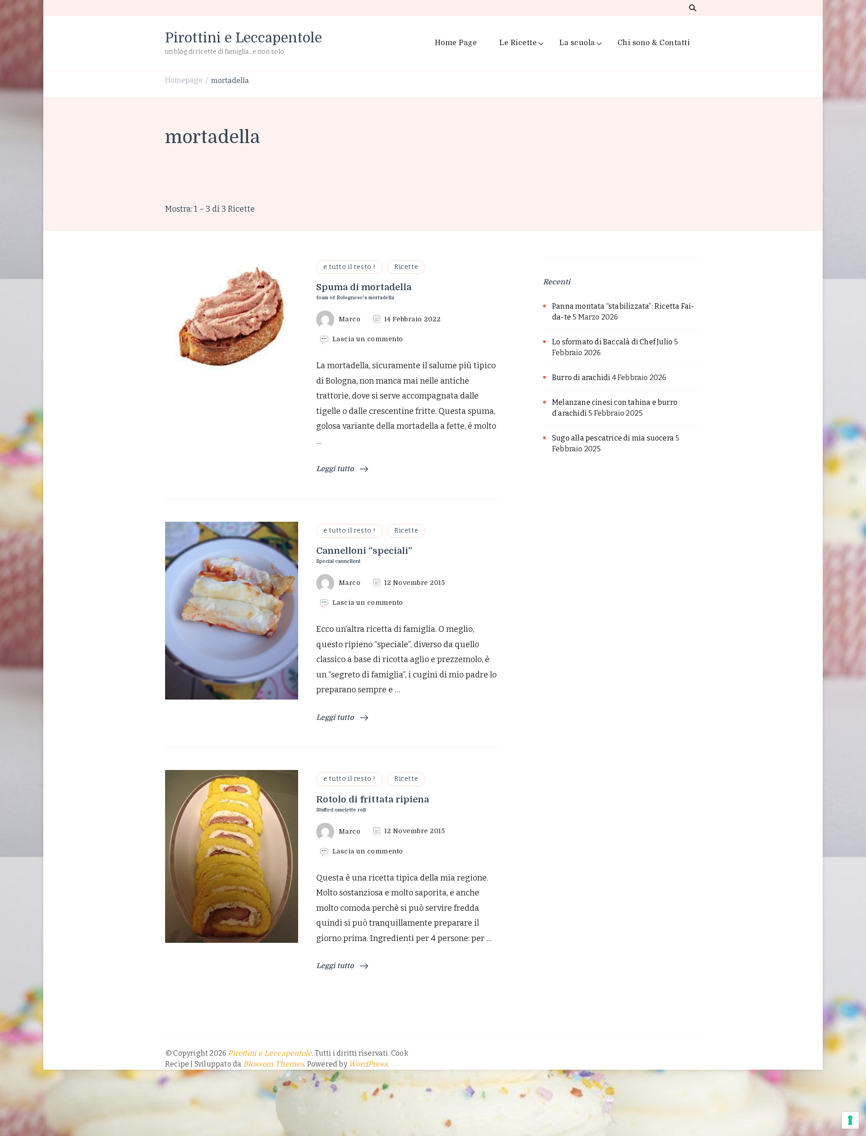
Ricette (406, 267)
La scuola (577, 43)
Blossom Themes (273, 1064)
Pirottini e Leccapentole (243, 38)
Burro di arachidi (581, 377)
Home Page (456, 43)
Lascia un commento (367, 339)
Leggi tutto (335, 469)
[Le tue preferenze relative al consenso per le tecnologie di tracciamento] (850, 1120)
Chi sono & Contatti (653, 43)
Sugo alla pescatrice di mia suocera (613, 438)
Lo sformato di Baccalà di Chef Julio (612, 342)
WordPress (368, 1064)
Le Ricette (518, 43)
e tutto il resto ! (349, 267)
